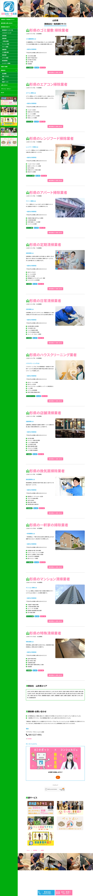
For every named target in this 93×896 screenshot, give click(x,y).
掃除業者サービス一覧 (7, 30)
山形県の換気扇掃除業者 (45, 470)
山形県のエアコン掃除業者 (46, 84)
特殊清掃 (29, 670)
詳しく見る (43, 67)
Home (28, 850)
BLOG (2, 92)
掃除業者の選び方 (5, 27)
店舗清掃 (29, 454)
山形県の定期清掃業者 (43, 244)
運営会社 (3, 70)
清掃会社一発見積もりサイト (8, 19)
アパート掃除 (30, 227)
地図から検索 (4, 66)
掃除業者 (35, 850)
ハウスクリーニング (31, 396)
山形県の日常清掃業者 (43, 300)
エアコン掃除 (30, 121)
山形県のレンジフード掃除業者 (50, 138)
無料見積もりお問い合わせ (55, 72)
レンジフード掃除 (31, 175)
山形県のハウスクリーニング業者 (51, 354)
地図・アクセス (5, 76)
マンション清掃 (30, 616)
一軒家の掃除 (30, 562)
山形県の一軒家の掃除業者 (47, 524)
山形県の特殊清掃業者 (43, 633)
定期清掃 (29, 284)
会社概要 (4, 73)
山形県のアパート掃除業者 (46, 192)
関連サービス (5, 82)
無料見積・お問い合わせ (6, 23)
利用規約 (29, 739)
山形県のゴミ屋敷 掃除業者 (47, 30)
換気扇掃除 (30, 508)
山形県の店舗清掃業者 (43, 412)
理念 (3, 79)
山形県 (37, 67)
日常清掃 (29, 338)
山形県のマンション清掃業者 (48, 578)
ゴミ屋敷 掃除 (30, 67)
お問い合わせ (4, 85)
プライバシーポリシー (6, 89)
